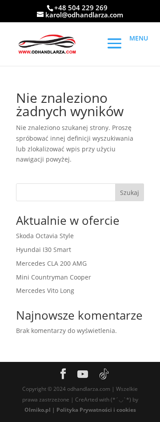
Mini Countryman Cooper (53, 277)
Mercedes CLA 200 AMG (51, 263)
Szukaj (129, 192)
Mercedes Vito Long (45, 290)
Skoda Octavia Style (45, 235)
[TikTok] (104, 374)
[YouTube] (82, 374)
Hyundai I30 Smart (43, 249)
